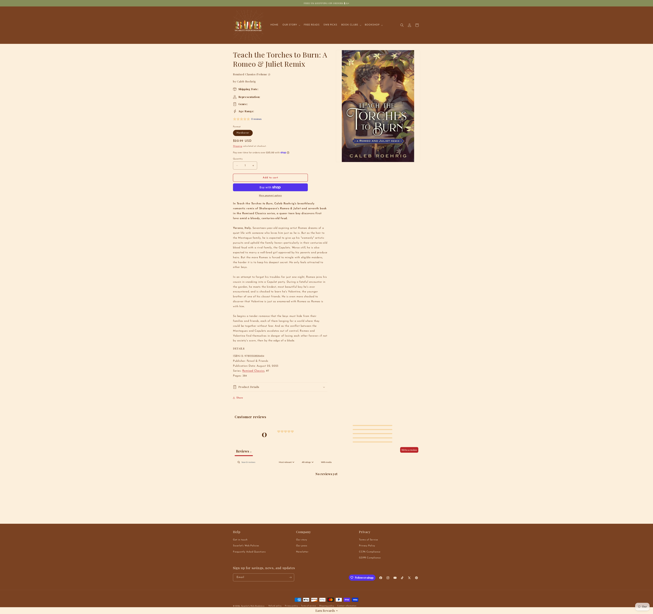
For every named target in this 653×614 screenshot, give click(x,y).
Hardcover (243, 133)
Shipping (237, 146)
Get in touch (240, 540)
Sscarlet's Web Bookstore (253, 606)
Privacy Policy (367, 545)
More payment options (270, 195)
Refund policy (275, 606)
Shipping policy (326, 606)
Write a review (409, 449)
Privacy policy (291, 606)
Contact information (346, 606)
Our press (301, 545)
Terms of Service (368, 540)
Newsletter (302, 552)
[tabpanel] (326, 485)
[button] (326, 610)
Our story (301, 540)
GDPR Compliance (370, 558)
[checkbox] (326, 462)
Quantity (237, 159)
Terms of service (308, 606)
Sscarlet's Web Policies (246, 545)
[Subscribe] (290, 577)
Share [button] (239, 398)
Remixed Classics (253, 371)
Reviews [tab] (244, 451)
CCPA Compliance (369, 552)
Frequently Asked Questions (249, 552)
